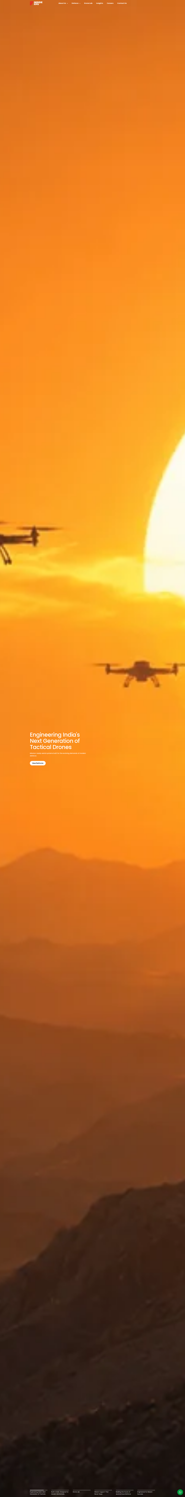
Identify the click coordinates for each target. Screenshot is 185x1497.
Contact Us (122, 3)
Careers (110, 3)
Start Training (37, 757)
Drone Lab (88, 3)
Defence (75, 3)
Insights (99, 3)
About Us (62, 3)
